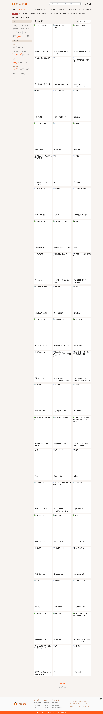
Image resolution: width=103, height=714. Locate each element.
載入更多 (62, 683)
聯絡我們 (46, 705)
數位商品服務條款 (57, 707)
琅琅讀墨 (88, 9)
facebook (47, 707)
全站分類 (22, 9)
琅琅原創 (20, 17)
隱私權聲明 (55, 703)
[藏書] (85, 4)
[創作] (87, 4)
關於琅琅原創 (37, 703)
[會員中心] (90, 4)
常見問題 (46, 703)
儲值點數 (72, 9)
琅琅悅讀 (81, 9)
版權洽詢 (36, 707)
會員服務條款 (55, 705)
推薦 (13, 9)
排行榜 (31, 9)
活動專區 (62, 9)
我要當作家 (37, 705)
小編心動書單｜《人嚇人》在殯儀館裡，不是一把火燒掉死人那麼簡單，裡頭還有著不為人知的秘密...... (53, 14)
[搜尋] (80, 3)
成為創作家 (41, 9)
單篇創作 (52, 9)
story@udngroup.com (81, 701)
